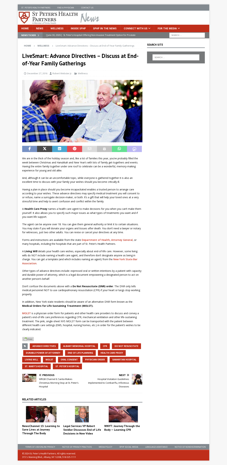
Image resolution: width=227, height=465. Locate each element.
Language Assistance (156, 446)
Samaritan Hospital (124, 359)
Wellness (57, 28)
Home (25, 28)
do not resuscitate (126, 346)
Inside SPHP (78, 28)
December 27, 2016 (37, 73)
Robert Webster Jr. (62, 73)
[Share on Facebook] (29, 149)
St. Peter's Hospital (67, 366)
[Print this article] (104, 149)
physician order (95, 359)
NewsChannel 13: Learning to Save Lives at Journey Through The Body (41, 429)
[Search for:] (187, 35)
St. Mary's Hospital (36, 366)
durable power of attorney (43, 352)
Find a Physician (65, 7)
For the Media (167, 28)
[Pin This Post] (74, 149)
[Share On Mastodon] (134, 149)
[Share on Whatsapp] (119, 149)
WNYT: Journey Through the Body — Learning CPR (122, 427)
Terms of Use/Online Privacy (40, 446)
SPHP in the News (105, 28)
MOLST (26, 313)
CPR (105, 346)
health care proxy (112, 352)
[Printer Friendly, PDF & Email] (28, 338)
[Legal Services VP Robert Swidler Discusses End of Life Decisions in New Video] (82, 414)
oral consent (69, 359)
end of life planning (80, 352)
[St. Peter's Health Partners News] (59, 22)
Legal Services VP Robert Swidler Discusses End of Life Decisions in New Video (82, 429)
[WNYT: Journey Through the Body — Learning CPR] (123, 414)
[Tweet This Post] (44, 149)
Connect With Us (135, 28)
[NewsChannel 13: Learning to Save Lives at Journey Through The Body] (41, 414)
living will (31, 359)
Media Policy (105, 446)
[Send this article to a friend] (89, 149)
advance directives (44, 346)
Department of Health (96, 240)
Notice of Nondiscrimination (190, 446)
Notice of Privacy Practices (77, 446)
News (39, 28)
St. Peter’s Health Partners (35, 7)
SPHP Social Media (128, 446)
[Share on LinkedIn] (59, 149)
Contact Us (87, 7)
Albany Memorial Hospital (79, 346)
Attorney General (122, 240)
